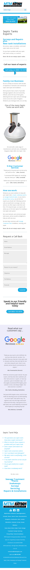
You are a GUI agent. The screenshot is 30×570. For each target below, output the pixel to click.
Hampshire (7, 519)
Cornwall (5, 516)
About (9, 528)
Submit (22, 290)
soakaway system (21, 195)
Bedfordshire (7, 513)
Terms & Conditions (18, 534)
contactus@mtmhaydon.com (15, 551)
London (22, 519)
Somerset (14, 522)
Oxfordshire (8, 522)
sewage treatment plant (10, 197)
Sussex (22, 522)
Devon (9, 516)
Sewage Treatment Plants (15, 480)
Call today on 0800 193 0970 (16, 70)
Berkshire (13, 513)
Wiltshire (15, 525)
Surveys (15, 485)
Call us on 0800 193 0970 (14, 554)
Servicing (15, 488)
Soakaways (15, 483)
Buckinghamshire (21, 513)
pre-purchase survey (8, 199)
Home (6, 528)
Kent (19, 519)
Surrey (18, 522)
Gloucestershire (23, 516)
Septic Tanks (18, 528)
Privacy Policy (10, 534)
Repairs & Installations (15, 490)
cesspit (14, 195)
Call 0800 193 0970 (15, 311)
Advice (12, 528)
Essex (17, 516)
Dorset (13, 516)
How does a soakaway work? (13, 468)
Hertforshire (14, 519)
